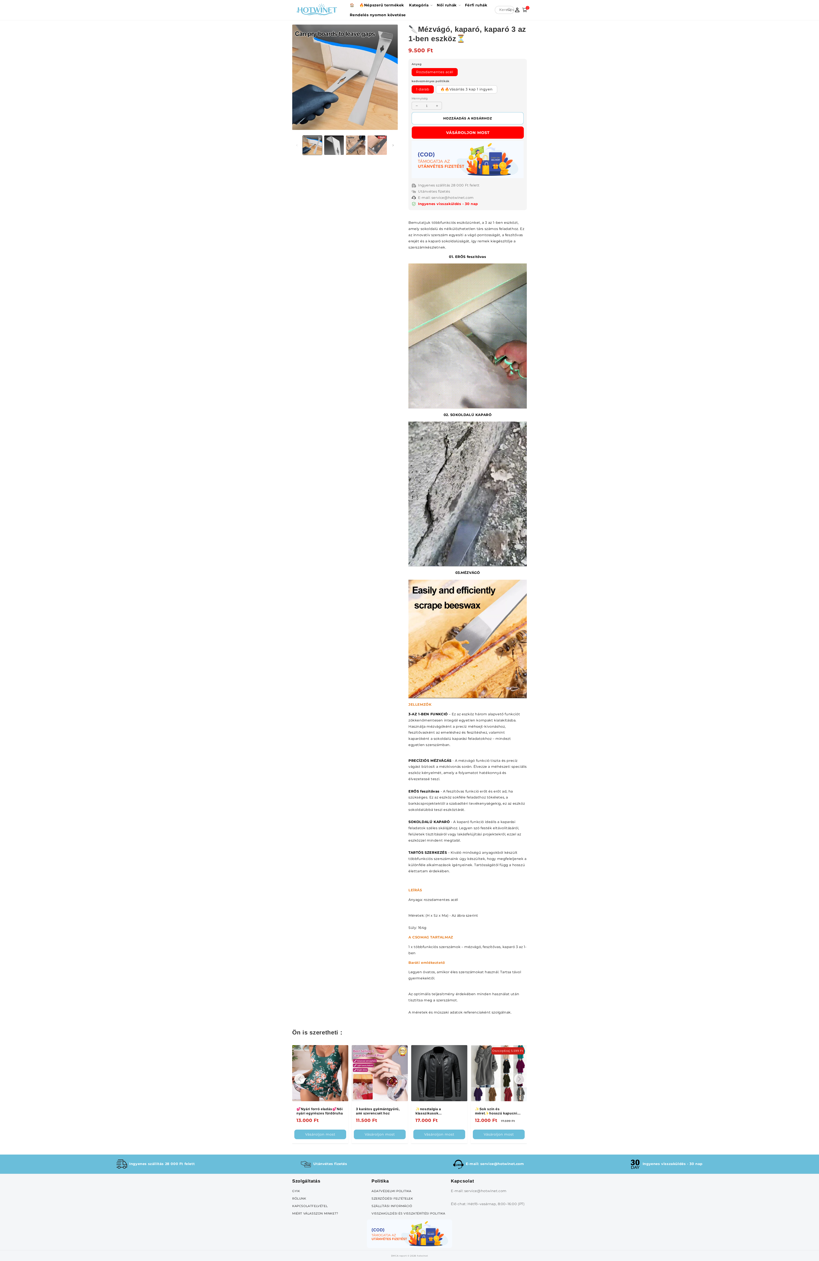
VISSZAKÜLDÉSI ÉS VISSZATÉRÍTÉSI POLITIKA (408, 1213)
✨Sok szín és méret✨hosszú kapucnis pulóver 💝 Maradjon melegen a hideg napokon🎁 (378, 1111)
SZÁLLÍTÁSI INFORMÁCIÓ (392, 1206)
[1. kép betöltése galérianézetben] (312, 145)
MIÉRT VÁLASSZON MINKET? (315, 1213)
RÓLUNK (299, 1198)
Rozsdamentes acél (434, 72)
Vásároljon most (468, 133)
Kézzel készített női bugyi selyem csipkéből (437, 1111)
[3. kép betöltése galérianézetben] (355, 145)
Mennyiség (420, 98)
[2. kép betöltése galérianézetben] (334, 145)
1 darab (422, 89)
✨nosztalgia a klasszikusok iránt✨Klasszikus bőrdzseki (312, 1111)
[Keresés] (509, 9)
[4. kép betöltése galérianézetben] (377, 145)
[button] (420, 5)
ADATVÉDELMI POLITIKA (391, 1191)
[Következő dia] (393, 145)
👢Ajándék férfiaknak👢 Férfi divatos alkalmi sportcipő (496, 1111)
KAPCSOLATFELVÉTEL (310, 1206)
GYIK (296, 1191)
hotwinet (422, 1255)
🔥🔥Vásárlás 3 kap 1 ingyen (466, 89)
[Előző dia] (297, 145)
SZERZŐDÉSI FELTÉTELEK (392, 1198)
